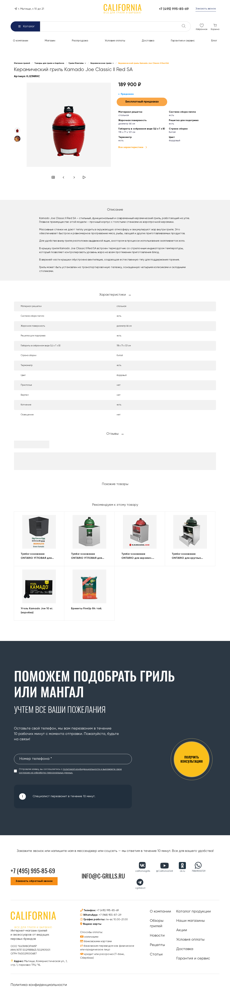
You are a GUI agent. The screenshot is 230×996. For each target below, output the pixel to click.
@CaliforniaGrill (164, 871)
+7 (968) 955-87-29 (110, 915)
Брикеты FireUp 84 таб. (86, 608)
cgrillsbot (140, 888)
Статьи (156, 954)
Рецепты (157, 945)
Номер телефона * (35, 759)
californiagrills (142, 871)
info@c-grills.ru (103, 875)
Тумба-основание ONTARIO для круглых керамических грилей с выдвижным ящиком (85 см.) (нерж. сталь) (190, 556)
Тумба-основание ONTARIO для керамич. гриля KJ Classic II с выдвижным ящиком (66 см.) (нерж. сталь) (139, 556)
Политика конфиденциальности (39, 985)
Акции (181, 930)
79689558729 (198, 871)
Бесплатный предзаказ (142, 101)
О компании (160, 911)
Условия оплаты (190, 939)
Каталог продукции (193, 911)
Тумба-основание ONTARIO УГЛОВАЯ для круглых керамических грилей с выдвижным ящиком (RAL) (36, 556)
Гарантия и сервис (193, 958)
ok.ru (182, 871)
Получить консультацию (191, 759)
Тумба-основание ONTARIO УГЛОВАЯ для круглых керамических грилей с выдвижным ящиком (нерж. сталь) (86, 556)
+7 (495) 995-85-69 (107, 910)
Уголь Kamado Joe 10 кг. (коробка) (37, 610)
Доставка (184, 949)
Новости (157, 935)
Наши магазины (190, 921)
